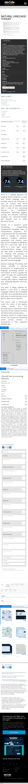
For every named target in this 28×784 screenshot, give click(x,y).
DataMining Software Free (6, 597)
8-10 (8, 333)
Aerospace (8, 356)
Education (8, 355)
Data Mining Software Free (6, 601)
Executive (20, 349)
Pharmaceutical (8, 362)
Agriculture (8, 358)
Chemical (8, 360)
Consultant (20, 348)
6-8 (8, 335)
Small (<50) (20, 333)
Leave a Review (10, 368)
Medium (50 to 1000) (20, 335)
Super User (20, 344)
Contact (15, 769)
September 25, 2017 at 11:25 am (16, 372)
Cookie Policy (17, 768)
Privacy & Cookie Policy (16, 680)
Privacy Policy (5, 771)
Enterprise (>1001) (20, 337)
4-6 (8, 337)
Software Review (14, 597)
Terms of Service (6, 769)
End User (20, 342)
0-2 (8, 340)
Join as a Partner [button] (14, 732)
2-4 (8, 339)
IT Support (20, 346)
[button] (3, 447)
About (4, 768)
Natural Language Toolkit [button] (8, 87)
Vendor (15, 771)
